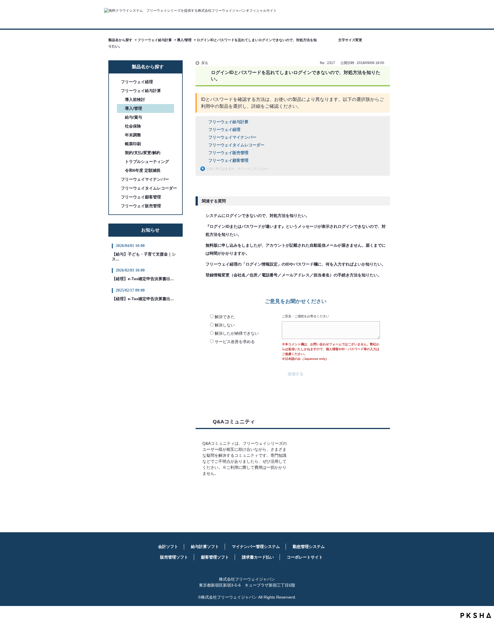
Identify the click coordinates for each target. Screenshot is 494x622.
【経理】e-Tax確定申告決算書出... (143, 278)
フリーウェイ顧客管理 (141, 197)
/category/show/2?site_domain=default (116, 82)
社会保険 (133, 126)
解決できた (225, 316)
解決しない (225, 325)
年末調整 (133, 135)
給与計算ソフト (205, 546)
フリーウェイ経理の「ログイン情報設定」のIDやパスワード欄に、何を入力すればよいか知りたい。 (296, 264)
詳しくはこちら (246, 490)
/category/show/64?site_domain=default (116, 179)
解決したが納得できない (237, 333)
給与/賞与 (133, 117)
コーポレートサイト (305, 557)
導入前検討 (135, 99)
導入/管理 (184, 40)
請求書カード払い (258, 557)
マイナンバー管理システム (256, 546)
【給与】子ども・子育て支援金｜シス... (144, 256)
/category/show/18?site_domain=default (116, 188)
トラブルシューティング (147, 161)
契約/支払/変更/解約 (142, 152)
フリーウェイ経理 (137, 81)
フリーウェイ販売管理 (141, 206)
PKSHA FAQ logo (476, 615)
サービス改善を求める (235, 341)
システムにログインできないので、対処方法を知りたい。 (258, 215)
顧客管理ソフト (215, 557)
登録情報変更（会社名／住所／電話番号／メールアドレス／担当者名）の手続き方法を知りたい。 (294, 275)
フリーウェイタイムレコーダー (149, 188)
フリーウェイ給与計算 (155, 40)
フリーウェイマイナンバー (145, 179)
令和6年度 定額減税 (142, 170)
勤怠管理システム (309, 546)
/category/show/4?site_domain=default (116, 91)
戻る (204, 63)
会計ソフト (168, 546)
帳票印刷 (133, 143)
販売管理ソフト (174, 557)
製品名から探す (120, 40)
